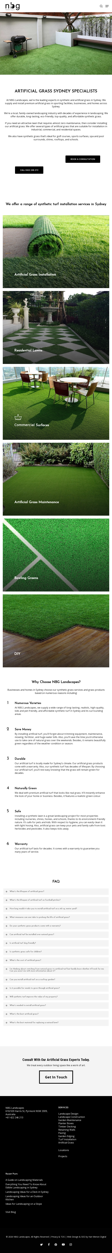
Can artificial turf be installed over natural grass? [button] (32, 934)
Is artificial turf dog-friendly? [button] (23, 943)
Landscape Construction (71, 1117)
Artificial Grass (66, 1142)
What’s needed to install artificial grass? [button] (28, 1005)
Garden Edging (66, 1136)
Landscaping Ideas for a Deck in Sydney (27, 1191)
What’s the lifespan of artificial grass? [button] (27, 891)
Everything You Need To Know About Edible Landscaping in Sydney (26, 1186)
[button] (107, 6)
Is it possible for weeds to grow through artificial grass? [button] (35, 988)
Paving (62, 1133)
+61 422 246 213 (14, 1117)
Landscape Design (68, 1113)
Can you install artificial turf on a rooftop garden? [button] (32, 979)
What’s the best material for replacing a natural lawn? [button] (34, 1023)
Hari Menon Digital (97, 1236)
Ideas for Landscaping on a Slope (24, 1203)
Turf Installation (67, 1139)
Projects (62, 1156)
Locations (63, 1150)
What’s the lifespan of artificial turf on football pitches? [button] (35, 900)
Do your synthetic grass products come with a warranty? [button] (35, 926)
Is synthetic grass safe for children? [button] (26, 952)
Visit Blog (11, 1212)
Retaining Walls (66, 1129)
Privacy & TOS (58, 1236)
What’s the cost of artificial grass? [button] (25, 960)
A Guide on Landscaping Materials (24, 1180)
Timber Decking (67, 1126)
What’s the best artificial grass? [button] (24, 1014)
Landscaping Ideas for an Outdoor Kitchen (24, 1198)
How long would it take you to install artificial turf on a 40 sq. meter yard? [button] (43, 909)
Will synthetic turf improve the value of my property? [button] (34, 997)
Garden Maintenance (69, 1120)
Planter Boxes (66, 1123)
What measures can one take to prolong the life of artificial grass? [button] (40, 917)
